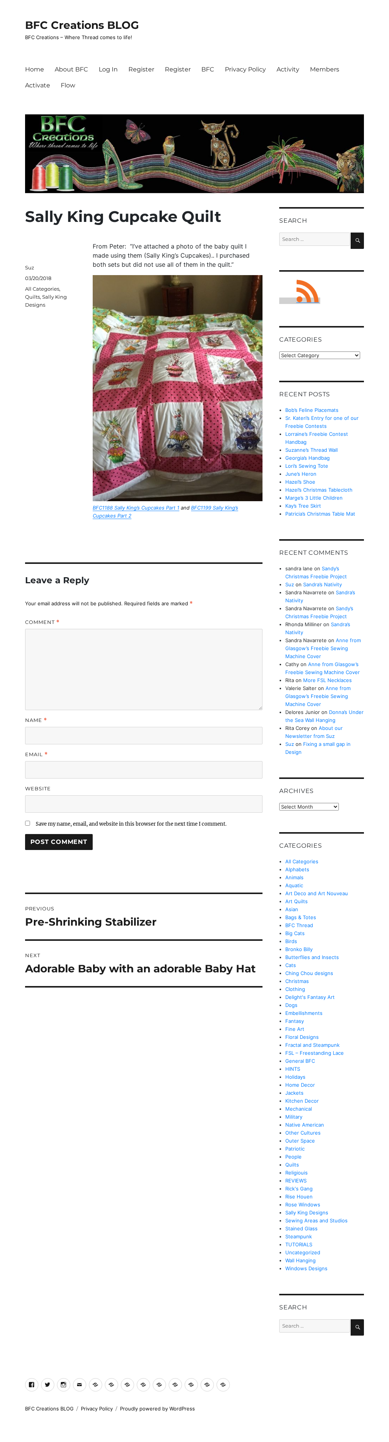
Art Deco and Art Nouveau (316, 893)
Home (34, 69)
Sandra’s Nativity (322, 584)
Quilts (32, 297)
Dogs (291, 1005)
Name (36, 720)
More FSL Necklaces (327, 680)
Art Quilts (296, 901)
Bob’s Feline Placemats (311, 410)
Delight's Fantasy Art (310, 997)
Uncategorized (302, 1252)
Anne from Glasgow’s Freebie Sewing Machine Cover (323, 648)
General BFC (300, 1061)
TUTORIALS (298, 1244)
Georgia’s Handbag (307, 458)
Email (36, 754)
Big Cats (295, 933)
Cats (290, 965)
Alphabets (297, 869)
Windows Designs (306, 1268)
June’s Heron (300, 474)
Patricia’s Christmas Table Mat (320, 514)
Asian (291, 909)
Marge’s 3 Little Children (314, 498)
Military (293, 1117)
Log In (108, 69)
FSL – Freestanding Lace (314, 1053)
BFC (207, 69)
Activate (37, 85)
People (293, 1157)
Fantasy (294, 1021)
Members (324, 69)
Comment (42, 622)
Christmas (297, 981)
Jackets (294, 1093)
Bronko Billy (299, 949)
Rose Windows (302, 1204)
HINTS (292, 1069)
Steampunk (298, 1236)
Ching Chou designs (309, 973)
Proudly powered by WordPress (157, 1409)
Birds (291, 941)
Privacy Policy (245, 69)
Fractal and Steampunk (312, 1045)
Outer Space (300, 1141)
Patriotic (295, 1149)
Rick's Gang (299, 1189)
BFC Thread (299, 925)
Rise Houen (299, 1196)
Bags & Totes (300, 917)
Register (141, 69)
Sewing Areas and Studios (316, 1220)
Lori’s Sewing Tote (306, 466)
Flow (68, 85)
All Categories (42, 289)
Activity (288, 69)
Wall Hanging (300, 1260)
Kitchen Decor (302, 1101)
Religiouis (296, 1173)
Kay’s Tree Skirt (303, 506)
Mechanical (298, 1109)
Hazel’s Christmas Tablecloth (319, 490)
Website (38, 788)
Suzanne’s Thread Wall (311, 450)
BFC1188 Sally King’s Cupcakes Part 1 (136, 508)
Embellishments (304, 1013)
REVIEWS (296, 1181)
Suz (29, 267)
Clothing (295, 989)
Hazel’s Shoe (300, 482)
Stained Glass (301, 1228)
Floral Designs (302, 1037)
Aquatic (294, 885)
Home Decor (300, 1085)
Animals (294, 877)
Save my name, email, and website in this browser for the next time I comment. (131, 824)
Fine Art (294, 1029)
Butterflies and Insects (312, 957)
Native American (304, 1125)
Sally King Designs (306, 1212)
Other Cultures (303, 1133)
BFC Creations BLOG (82, 25)
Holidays (295, 1077)
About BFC (71, 69)
